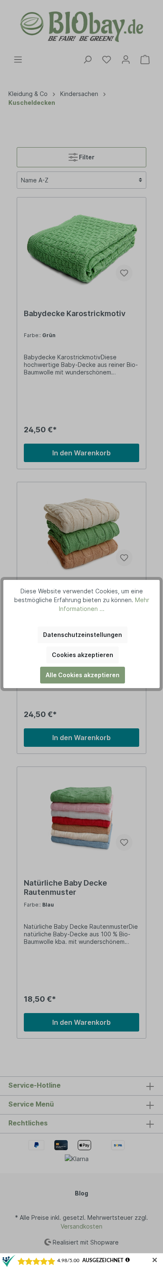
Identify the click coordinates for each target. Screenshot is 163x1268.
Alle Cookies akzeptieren (83, 674)
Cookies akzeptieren (82, 654)
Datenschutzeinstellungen (82, 634)
